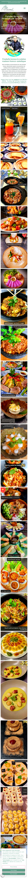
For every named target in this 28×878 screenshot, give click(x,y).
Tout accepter (13, 873)
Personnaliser (13, 866)
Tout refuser (13, 870)
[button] (24, 8)
